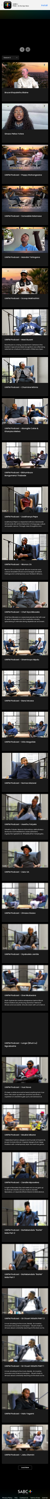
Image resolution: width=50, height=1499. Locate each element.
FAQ (16, 1498)
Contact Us (24, 1498)
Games (45, 1498)
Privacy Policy (7, 1498)
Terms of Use (35, 1498)
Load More (25, 1467)
